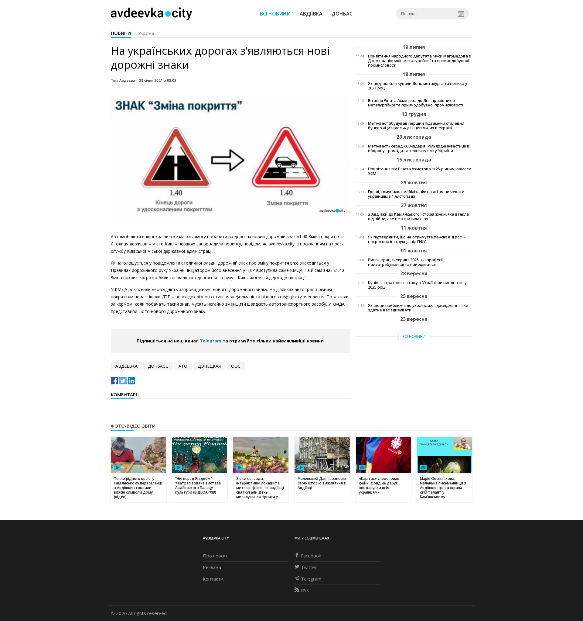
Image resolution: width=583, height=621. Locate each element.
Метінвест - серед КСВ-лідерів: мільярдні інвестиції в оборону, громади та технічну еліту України (418, 148)
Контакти (213, 579)
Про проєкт (215, 556)
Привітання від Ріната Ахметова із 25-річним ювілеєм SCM (419, 171)
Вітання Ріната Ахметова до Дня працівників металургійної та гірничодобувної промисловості (415, 102)
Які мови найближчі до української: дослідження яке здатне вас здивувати (418, 307)
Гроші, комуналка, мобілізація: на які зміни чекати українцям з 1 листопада (416, 194)
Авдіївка (311, 13)
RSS (305, 590)
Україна (146, 33)
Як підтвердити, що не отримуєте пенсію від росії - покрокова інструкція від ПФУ (416, 239)
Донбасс (158, 366)
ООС (235, 366)
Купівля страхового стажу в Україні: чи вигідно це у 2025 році (417, 285)
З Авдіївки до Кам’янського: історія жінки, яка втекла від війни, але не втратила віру (418, 216)
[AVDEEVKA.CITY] (151, 13)
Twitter (309, 567)
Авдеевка (126, 366)
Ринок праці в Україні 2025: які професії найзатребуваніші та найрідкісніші (405, 262)
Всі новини (275, 13)
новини (121, 33)
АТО (183, 366)
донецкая (209, 366)
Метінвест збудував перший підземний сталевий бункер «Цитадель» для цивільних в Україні (416, 125)
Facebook (311, 556)
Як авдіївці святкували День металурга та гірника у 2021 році (417, 85)
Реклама (212, 567)
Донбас (342, 13)
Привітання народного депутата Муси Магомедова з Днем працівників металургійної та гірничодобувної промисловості (419, 61)
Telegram (210, 341)
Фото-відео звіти (133, 426)
